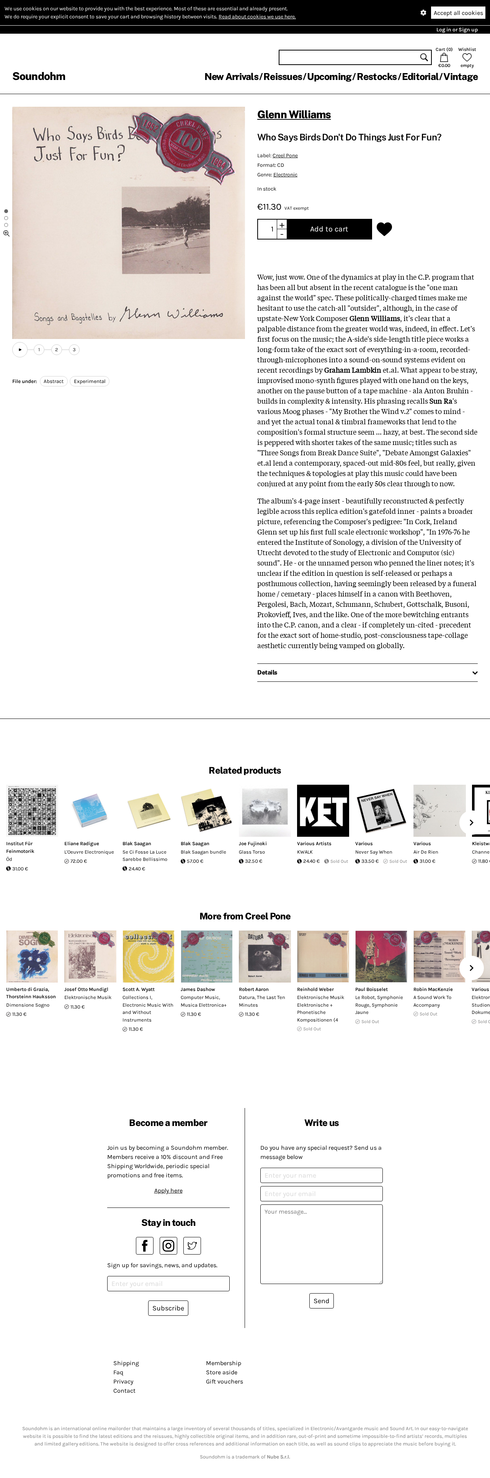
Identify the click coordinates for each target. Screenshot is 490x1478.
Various (364, 843)
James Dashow (198, 989)
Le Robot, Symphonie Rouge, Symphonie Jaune (379, 1004)
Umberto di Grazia (27, 989)
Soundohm (38, 76)
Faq (118, 1372)
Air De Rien (425, 852)
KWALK (305, 852)
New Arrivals (231, 76)
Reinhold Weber (315, 989)
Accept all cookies (458, 12)
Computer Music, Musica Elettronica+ (204, 1001)
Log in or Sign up (457, 29)
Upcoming (329, 76)
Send (322, 1301)
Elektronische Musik (87, 997)
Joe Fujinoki (253, 843)
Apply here (168, 1190)
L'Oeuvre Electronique (89, 852)
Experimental (90, 381)
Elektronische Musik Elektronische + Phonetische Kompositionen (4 (320, 1008)
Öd (9, 859)
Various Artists (314, 843)
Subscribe (168, 1308)
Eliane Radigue (81, 843)
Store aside (221, 1372)
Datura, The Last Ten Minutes (262, 1001)
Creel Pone (285, 155)
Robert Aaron (254, 989)
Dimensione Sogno (27, 1005)
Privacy (123, 1381)
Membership (223, 1363)
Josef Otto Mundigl (86, 989)
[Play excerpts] (20, 349)
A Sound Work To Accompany (432, 1001)
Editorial (420, 76)
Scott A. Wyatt (138, 989)
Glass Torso (252, 852)
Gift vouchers (224, 1381)
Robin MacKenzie (433, 989)
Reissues (282, 76)
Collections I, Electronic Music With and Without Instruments (147, 1008)
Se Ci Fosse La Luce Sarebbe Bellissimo (144, 855)
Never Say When (373, 852)
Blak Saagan (136, 843)
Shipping (126, 1363)
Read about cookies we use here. (257, 16)
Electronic (285, 174)
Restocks (377, 76)
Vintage (460, 76)
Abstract (54, 381)
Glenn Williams (294, 114)
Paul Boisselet (371, 989)
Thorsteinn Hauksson (31, 996)
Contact (124, 1390)
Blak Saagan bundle (203, 852)
